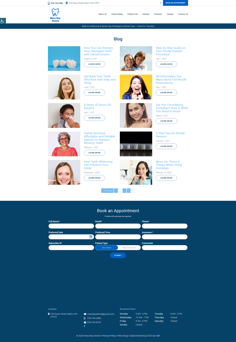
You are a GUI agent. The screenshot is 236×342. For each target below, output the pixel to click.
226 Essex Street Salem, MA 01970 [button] (84, 3)
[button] (160, 3)
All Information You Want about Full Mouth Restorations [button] (171, 79)
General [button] (146, 14)
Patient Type (101, 243)
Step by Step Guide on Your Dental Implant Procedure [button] (170, 51)
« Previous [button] (107, 190)
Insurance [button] (148, 237)
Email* (98, 221)
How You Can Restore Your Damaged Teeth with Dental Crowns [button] (98, 51)
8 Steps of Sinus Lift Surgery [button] (97, 106)
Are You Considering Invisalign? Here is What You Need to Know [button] (172, 108)
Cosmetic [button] (158, 14)
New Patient (106, 248)
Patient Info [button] (132, 14)
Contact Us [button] (183, 14)
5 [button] (124, 190)
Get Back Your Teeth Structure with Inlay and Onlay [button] (100, 79)
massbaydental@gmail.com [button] (100, 314)
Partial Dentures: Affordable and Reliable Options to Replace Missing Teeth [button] (99, 138)
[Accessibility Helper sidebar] (3, 21)
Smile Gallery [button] (117, 14)
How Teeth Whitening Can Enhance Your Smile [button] (98, 165)
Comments (147, 243)
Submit (118, 255)
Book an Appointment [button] (175, 3)
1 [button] (116, 190)
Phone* (145, 221)
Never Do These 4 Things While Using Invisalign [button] (169, 165)
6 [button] (128, 190)
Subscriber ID (55, 243)
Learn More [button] (94, 64)
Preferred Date (56, 232)
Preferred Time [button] (103, 237)
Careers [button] (170, 14)
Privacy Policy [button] (109, 335)
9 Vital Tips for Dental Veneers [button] (170, 135)
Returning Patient (129, 248)
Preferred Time (102, 232)
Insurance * (147, 232)
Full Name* (54, 221)
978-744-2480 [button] (57, 3)
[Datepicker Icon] (91, 236)
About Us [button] (103, 14)
